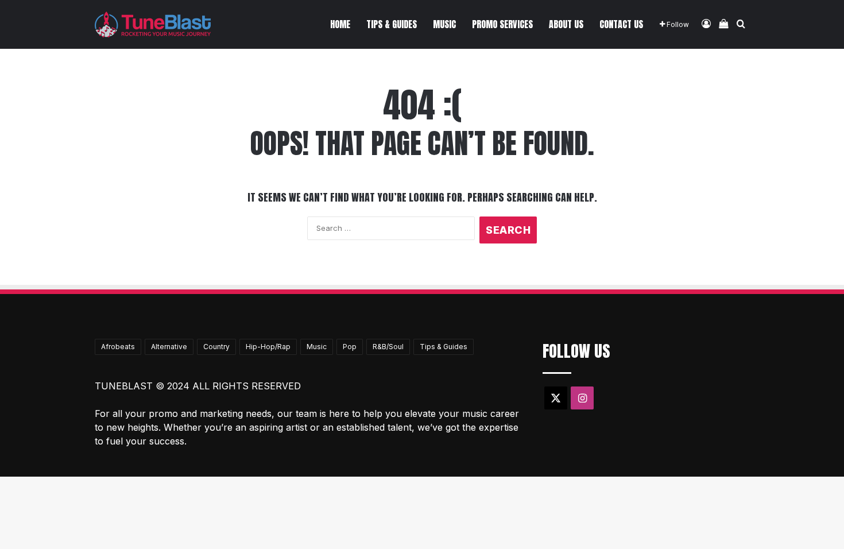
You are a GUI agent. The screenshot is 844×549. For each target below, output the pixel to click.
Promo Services (502, 24)
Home (340, 24)
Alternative (169, 346)
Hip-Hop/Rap (268, 346)
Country (216, 346)
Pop (350, 346)
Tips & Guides (391, 24)
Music (444, 24)
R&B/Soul (388, 346)
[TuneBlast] (153, 24)
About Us (566, 24)
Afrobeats (118, 346)
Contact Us (621, 24)
